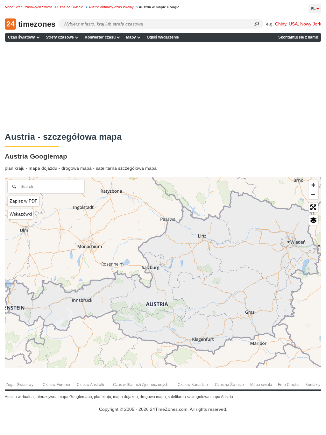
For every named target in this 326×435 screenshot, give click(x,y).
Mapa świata (261, 384)
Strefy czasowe (60, 37)
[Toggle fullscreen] (313, 207)
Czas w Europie (56, 384)
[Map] (163, 272)
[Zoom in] (313, 185)
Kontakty (312, 384)
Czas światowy (21, 37)
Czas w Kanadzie (193, 384)
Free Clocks (288, 384)
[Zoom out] (313, 194)
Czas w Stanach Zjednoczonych (140, 384)
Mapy (131, 37)
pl (313, 8)
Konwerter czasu (100, 37)
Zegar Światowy (19, 384)
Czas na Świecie (229, 384)
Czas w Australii (90, 384)
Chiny (280, 23)
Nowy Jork (310, 23)
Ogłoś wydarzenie (163, 37)
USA (293, 23)
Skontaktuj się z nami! (298, 37)
